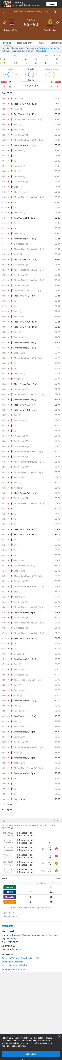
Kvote (4, 878)
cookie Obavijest (19, 1046)
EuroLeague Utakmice (12, 961)
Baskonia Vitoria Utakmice (14, 965)
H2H (4, 820)
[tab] (7, 43)
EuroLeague (12, 938)
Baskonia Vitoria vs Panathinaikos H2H (20, 958)
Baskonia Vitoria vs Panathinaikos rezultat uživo (35, 935)
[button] (31, 93)
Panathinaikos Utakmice (13, 969)
